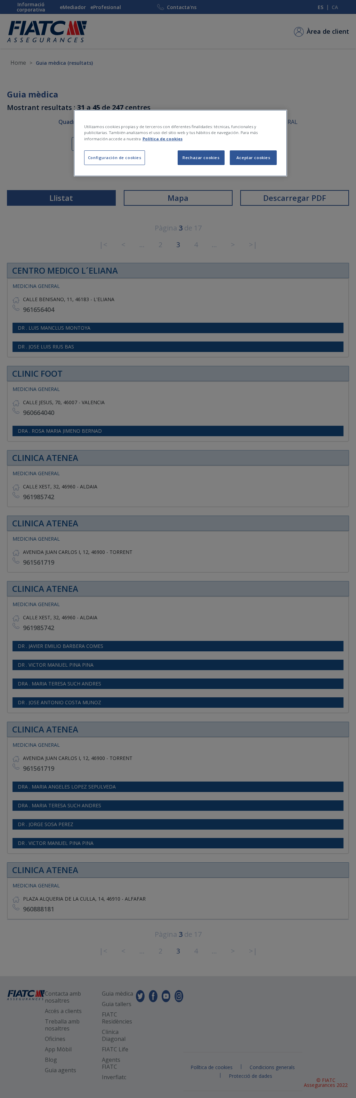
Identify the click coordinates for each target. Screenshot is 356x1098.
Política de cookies (163, 138)
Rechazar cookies (201, 157)
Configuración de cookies (114, 157)
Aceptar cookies (253, 157)
